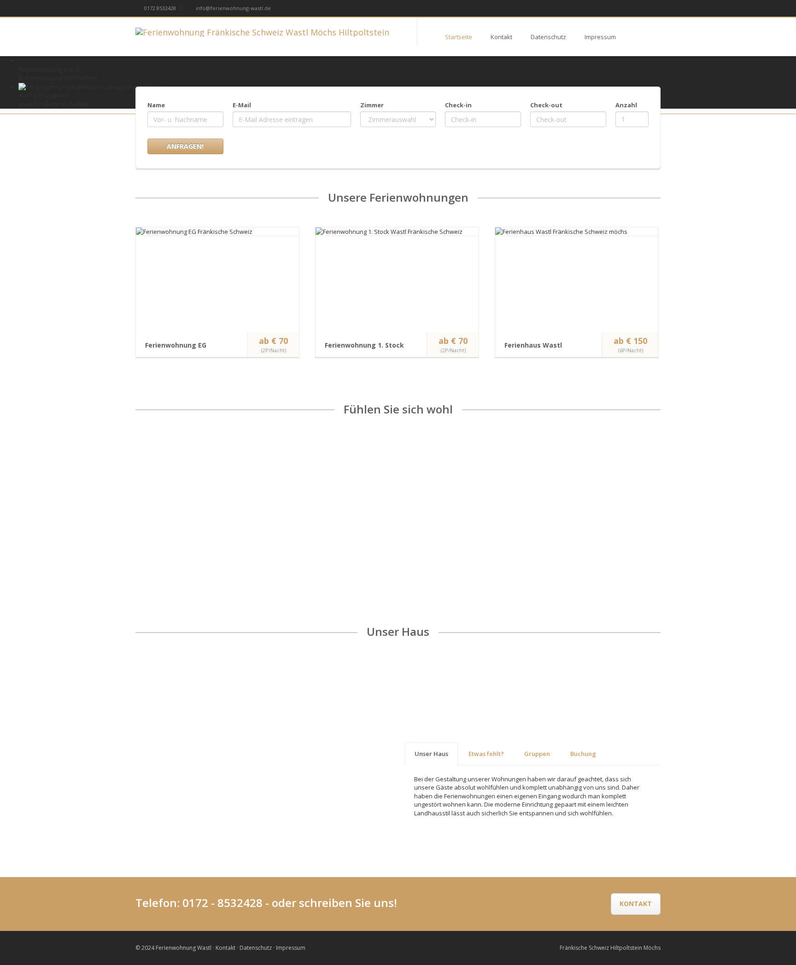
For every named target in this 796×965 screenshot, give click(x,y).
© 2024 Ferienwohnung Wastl (173, 948)
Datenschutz (548, 37)
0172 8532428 (159, 8)
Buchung (583, 754)
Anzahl (626, 105)
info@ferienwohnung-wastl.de (232, 8)
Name (156, 105)
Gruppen (537, 754)
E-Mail (242, 105)
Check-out (546, 105)
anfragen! (185, 146)
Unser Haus (431, 754)
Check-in (458, 105)
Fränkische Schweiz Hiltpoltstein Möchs (610, 948)
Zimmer (372, 105)
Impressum (600, 37)
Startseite (458, 37)
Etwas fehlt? (486, 754)
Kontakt (501, 37)
